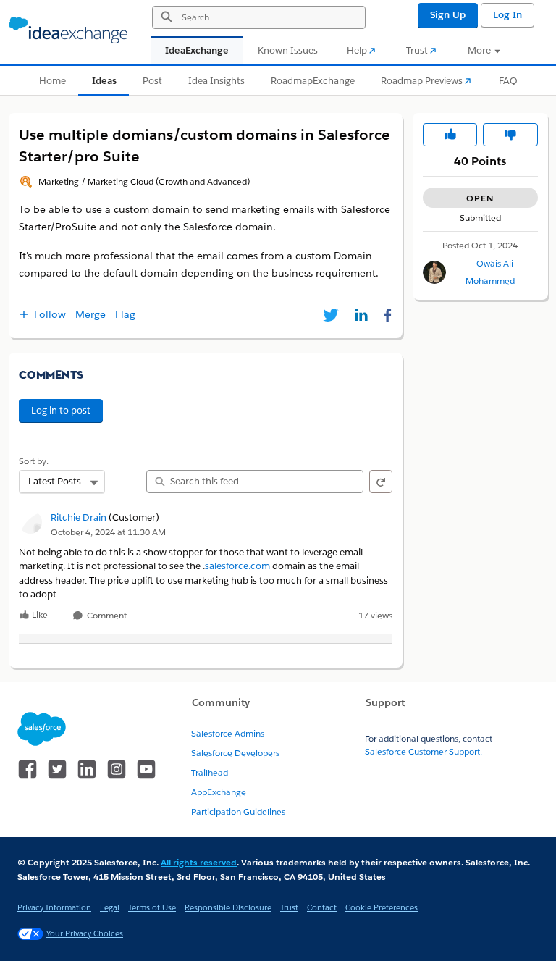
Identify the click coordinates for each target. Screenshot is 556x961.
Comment (106, 615)
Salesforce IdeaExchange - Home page (68, 30)
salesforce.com (237, 566)
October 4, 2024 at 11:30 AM (108, 532)
